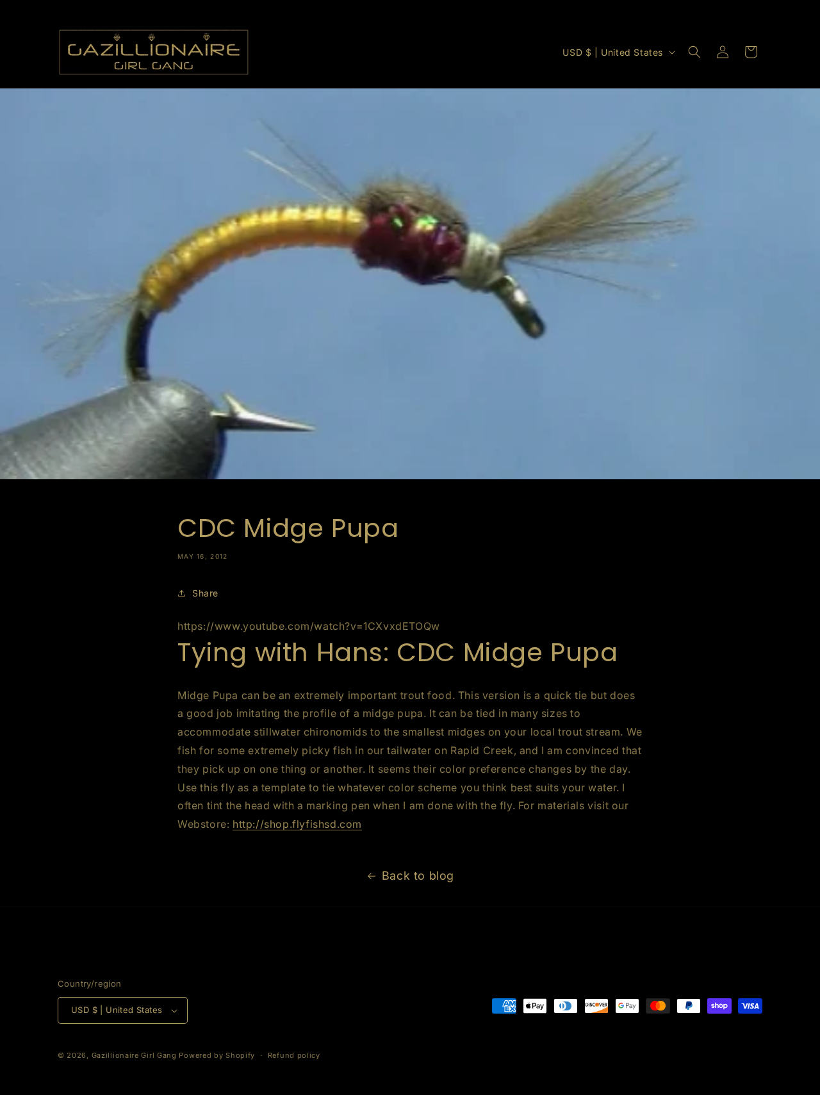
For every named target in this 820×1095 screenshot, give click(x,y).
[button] (694, 52)
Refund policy (294, 1055)
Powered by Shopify (217, 1055)
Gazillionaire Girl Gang (134, 1055)
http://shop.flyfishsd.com (297, 824)
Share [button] (205, 593)
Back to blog (418, 875)
